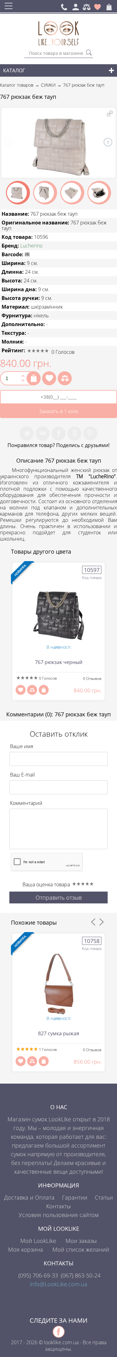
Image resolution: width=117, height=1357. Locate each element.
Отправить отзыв (59, 897)
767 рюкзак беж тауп (83, 85)
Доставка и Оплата (29, 1197)
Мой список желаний (80, 1249)
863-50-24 (80, 1275)
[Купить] (34, 378)
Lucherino (31, 245)
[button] (110, 113)
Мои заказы (81, 1240)
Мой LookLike (38, 1240)
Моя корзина (25, 1249)
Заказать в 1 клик (58, 411)
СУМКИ (48, 85)
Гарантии (74, 1197)
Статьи (104, 1197)
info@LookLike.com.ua (58, 1284)
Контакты (58, 1206)
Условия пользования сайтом (59, 1215)
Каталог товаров (16, 85)
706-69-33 (38, 1275)
